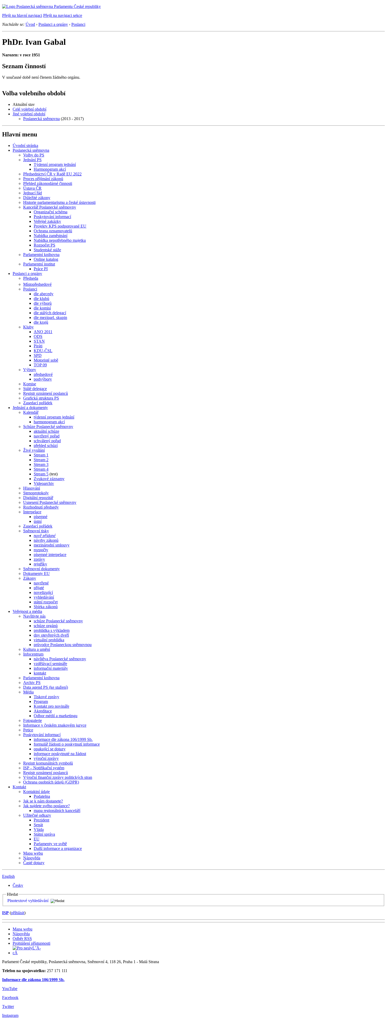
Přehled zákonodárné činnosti (47, 183)
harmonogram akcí (49, 422)
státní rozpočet (46, 602)
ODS (38, 336)
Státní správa (44, 834)
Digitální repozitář (38, 497)
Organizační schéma (50, 212)
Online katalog (46, 259)
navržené (41, 583)
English (8, 876)
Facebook (10, 997)
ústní (38, 521)
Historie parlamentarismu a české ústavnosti (59, 202)
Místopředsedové (37, 284)
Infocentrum (33, 654)
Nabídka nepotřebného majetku (60, 240)
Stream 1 (41, 455)
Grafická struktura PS (41, 398)
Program (41, 701)
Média (28, 692)
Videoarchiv (44, 483)
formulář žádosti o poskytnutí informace (67, 744)
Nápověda (31, 858)
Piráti (38, 346)
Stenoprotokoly (36, 493)
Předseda (30, 278)
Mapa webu (33, 853)
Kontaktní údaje (36, 791)
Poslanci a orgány (53, 24)
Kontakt (19, 787)
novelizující (43, 592)
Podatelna (42, 796)
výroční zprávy (46, 758)
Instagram (10, 1015)
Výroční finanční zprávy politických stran (57, 777)
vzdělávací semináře (50, 663)
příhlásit (17, 912)
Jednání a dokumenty (30, 407)
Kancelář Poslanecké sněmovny (49, 207)
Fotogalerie (32, 720)
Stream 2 (41, 459)
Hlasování (31, 488)
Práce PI (41, 269)
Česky (18, 885)
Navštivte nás (34, 616)
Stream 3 (41, 464)
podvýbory (43, 379)
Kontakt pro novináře (51, 706)
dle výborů (43, 303)
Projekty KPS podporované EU (60, 226)
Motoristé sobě (46, 360)
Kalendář (30, 412)
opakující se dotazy (50, 749)
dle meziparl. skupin (50, 317)
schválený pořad (47, 441)
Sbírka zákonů (46, 606)
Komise (29, 384)
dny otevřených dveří (51, 635)
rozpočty (41, 550)
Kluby (28, 327)
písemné (40, 516)
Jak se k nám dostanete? (43, 801)
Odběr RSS (22, 938)
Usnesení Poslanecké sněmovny (49, 502)
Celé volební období (29, 109)
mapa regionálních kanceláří (57, 810)
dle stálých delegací (50, 313)
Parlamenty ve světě (50, 843)
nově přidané (45, 535)
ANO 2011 (43, 331)
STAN (39, 341)
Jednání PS (32, 159)
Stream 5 (41, 474)
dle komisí (42, 308)
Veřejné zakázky (47, 221)
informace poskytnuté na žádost (60, 753)
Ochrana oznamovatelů (53, 231)
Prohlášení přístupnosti (31, 943)
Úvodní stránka (25, 145)
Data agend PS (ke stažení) (45, 687)
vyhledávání (44, 597)
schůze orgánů (46, 625)
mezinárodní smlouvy (52, 545)
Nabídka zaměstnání (50, 235)
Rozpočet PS (44, 245)
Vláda (39, 829)
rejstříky (40, 564)
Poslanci (78, 24)
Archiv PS (32, 682)
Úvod (30, 24)
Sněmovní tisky (36, 531)
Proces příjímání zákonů (43, 178)
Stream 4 (41, 469)
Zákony (29, 578)
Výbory (29, 369)
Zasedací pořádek (37, 403)
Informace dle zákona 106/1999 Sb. (33, 979)
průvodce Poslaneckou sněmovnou (63, 644)
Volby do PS (33, 155)
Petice (28, 730)
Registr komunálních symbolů (48, 763)
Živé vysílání (34, 450)
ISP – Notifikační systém (43, 768)
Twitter (8, 1006)
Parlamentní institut (39, 264)
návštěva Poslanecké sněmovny (60, 659)
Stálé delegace (35, 388)
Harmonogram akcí (50, 169)
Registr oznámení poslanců (45, 393)
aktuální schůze (46, 431)
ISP (5, 912)
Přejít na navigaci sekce (62, 15)
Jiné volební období (29, 114)
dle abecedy (43, 294)
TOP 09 (40, 365)
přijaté (39, 587)
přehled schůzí (46, 445)
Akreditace (43, 711)
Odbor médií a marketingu (55, 715)
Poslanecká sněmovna (41, 118)
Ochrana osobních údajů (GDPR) (51, 782)
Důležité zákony (36, 197)
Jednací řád (32, 193)
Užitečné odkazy (37, 815)
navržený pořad (46, 436)
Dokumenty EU (36, 573)
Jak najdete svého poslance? (46, 806)
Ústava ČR (32, 188)
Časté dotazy (33, 862)
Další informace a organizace (58, 848)
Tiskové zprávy (46, 697)
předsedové (43, 374)
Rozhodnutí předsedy (41, 507)
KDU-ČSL (43, 350)
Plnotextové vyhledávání (27, 900)
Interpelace (32, 512)
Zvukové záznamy (49, 478)
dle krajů (41, 322)
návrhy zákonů (46, 540)
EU (36, 839)
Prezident (41, 820)
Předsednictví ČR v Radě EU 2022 (52, 174)
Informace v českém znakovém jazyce (54, 725)
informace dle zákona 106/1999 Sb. (63, 739)
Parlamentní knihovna (41, 254)
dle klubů (41, 298)
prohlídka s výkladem (52, 630)
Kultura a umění (36, 649)
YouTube (9, 988)
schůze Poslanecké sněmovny (58, 621)
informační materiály (51, 668)
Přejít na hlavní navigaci (22, 15)
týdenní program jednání (54, 417)
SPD (38, 355)
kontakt (40, 673)
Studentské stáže (47, 250)
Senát (38, 825)
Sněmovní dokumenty (41, 569)
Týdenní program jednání (55, 164)
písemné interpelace (50, 554)
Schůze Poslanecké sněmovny (48, 426)
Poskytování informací (52, 216)
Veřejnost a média (27, 611)
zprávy (39, 559)
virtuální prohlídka (49, 640)
